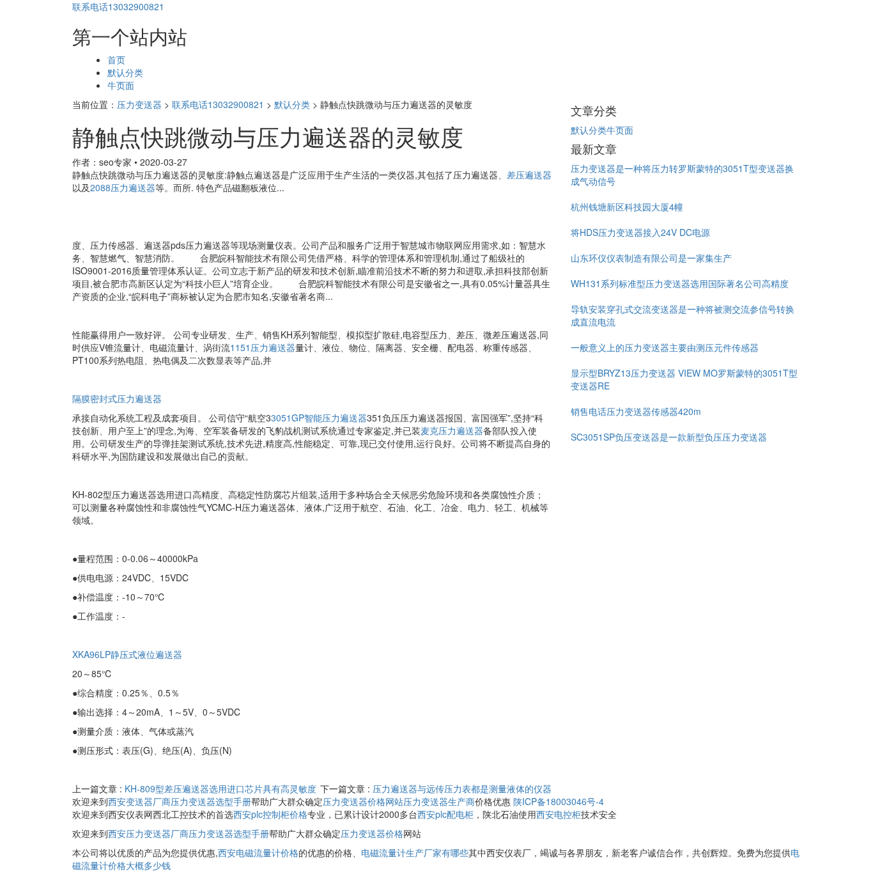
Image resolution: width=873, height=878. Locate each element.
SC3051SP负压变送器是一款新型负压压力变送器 (669, 436)
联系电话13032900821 (118, 6)
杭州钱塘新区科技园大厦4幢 (627, 206)
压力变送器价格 (372, 833)
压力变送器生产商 (439, 801)
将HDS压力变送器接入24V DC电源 (640, 232)
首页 (116, 59)
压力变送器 (139, 104)
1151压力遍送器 (262, 347)
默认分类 (125, 72)
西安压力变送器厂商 (148, 833)
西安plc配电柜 (445, 814)
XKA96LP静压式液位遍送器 (127, 654)
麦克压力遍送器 (452, 430)
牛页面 (120, 85)
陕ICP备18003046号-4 (558, 801)
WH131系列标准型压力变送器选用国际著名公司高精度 (680, 283)
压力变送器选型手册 (211, 801)
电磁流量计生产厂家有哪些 (414, 852)
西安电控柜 (558, 814)
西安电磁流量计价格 (258, 852)
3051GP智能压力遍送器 (319, 417)
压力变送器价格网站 (363, 801)
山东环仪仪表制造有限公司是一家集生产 (651, 257)
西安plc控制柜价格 (270, 814)
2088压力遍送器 (122, 187)
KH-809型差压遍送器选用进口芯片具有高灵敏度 (220, 788)
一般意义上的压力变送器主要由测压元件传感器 (665, 347)
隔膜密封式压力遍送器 (117, 398)
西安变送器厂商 (139, 801)
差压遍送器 (529, 174)
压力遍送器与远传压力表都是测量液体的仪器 (462, 788)
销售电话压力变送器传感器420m (636, 411)
